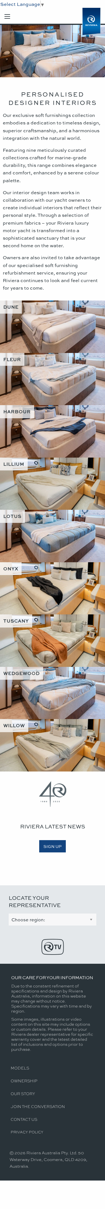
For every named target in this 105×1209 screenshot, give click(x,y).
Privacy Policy (27, 1132)
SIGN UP (52, 846)
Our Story (23, 1093)
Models (20, 1068)
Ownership (24, 1080)
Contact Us (24, 1119)
